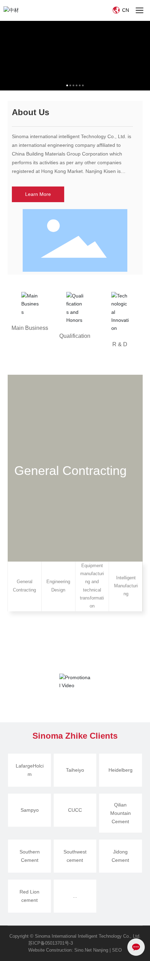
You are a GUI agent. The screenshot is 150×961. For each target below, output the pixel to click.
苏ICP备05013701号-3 (50, 943)
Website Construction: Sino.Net (60, 950)
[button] (67, 85)
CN (125, 10)
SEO (117, 950)
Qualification (74, 336)
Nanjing (100, 950)
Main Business (30, 328)
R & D (119, 344)
